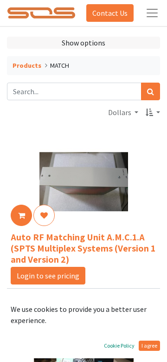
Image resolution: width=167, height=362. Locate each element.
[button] (153, 112)
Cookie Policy (119, 345)
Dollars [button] (120, 112)
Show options (83, 42)
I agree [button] (149, 345)
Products (27, 65)
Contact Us (110, 13)
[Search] (150, 91)
